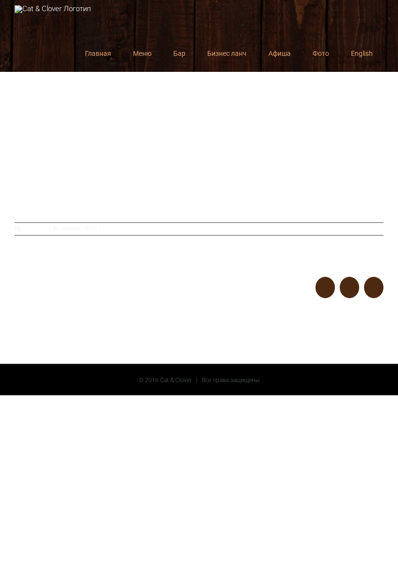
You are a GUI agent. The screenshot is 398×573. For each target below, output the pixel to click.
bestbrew (34, 228)
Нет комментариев (129, 228)
